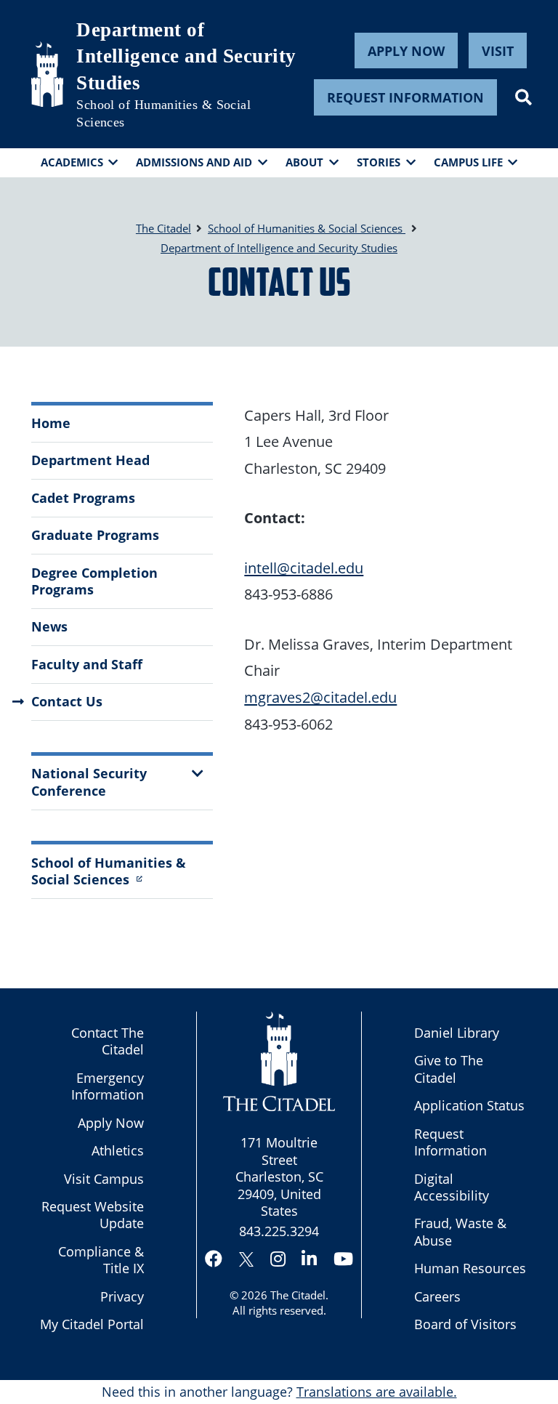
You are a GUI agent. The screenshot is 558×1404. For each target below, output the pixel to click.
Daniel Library (456, 1032)
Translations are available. (376, 1391)
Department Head (90, 460)
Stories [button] (378, 162)
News (49, 626)
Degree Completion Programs (94, 581)
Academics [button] (72, 162)
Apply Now (406, 51)
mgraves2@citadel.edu (320, 697)
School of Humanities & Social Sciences (163, 113)
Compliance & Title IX (101, 1260)
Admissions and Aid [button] (194, 162)
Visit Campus (104, 1178)
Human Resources (470, 1268)
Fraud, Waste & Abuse (460, 1231)
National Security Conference (89, 781)
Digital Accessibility (451, 1187)
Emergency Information (107, 1086)
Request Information (405, 97)
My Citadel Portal (92, 1324)
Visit (498, 51)
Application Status (469, 1105)
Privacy (122, 1296)
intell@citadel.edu (303, 567)
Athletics (118, 1150)
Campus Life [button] (468, 162)
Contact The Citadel (107, 1041)
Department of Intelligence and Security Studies (186, 56)
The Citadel (298, 1295)
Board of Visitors (465, 1324)
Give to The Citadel (448, 1069)
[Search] (523, 97)
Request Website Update (92, 1215)
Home (50, 423)
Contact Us (66, 701)
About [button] (304, 162)
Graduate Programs (95, 535)
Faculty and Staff (86, 664)
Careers (437, 1296)
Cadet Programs (83, 498)
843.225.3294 (279, 1231)
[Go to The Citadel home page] (47, 74)
